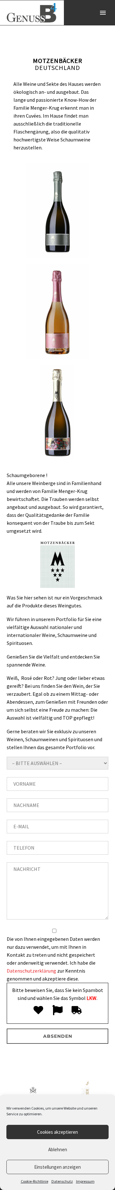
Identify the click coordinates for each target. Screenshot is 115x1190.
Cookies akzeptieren (57, 1132)
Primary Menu (103, 12)
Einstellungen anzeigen (57, 1167)
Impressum (85, 1181)
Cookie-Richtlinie (34, 1181)
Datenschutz (62, 1181)
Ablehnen (57, 1149)
